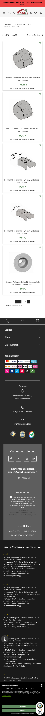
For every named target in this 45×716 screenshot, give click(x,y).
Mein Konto (31, 12)
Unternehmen (11, 344)
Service (8, 329)
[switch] (40, 712)
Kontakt (22, 385)
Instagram (26, 458)
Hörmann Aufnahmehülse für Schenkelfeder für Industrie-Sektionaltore (22, 283)
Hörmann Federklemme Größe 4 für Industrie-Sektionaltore (22, 232)
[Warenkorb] (41, 12)
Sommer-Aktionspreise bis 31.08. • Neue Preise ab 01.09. (22, 3)
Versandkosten (30, 88)
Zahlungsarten (12, 355)
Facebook (11, 458)
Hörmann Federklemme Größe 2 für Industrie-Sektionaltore (22, 181)
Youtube (18, 458)
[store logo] (22, 13)
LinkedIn (34, 458)
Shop (7, 337)
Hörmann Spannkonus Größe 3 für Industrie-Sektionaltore (22, 79)
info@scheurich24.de (22, 424)
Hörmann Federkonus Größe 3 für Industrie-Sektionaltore (22, 130)
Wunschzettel (35, 12)
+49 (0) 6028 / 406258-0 (22, 411)
